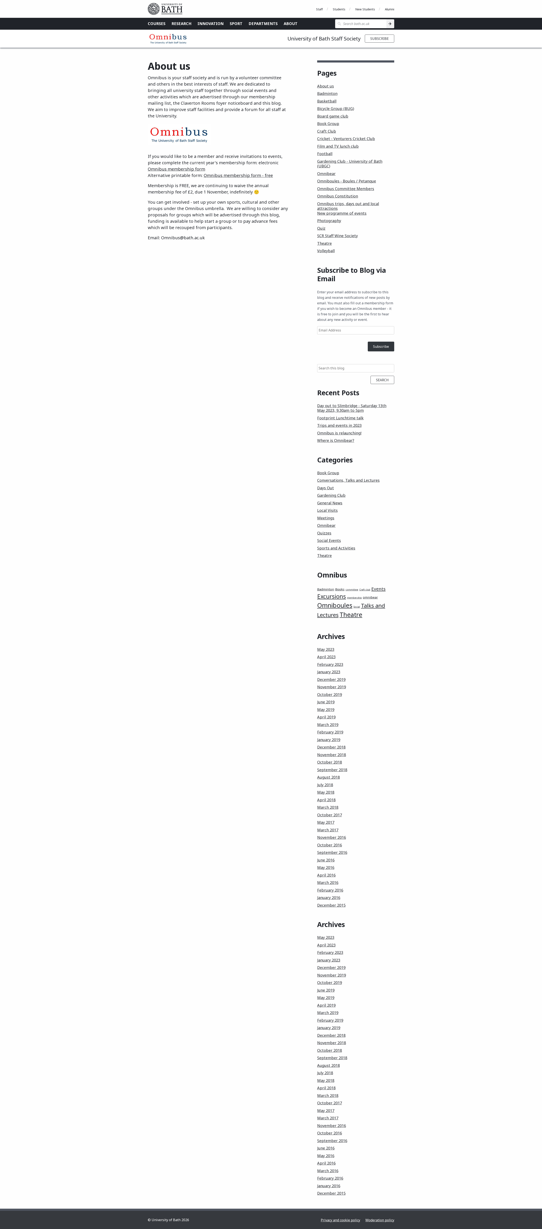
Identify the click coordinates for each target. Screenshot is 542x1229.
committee (352, 589)
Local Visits (327, 510)
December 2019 (331, 679)
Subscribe (379, 38)
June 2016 (326, 860)
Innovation (211, 23)
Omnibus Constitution (337, 196)
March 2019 (327, 724)
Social (356, 606)
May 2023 (325, 649)
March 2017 (327, 829)
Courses (156, 23)
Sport (236, 23)
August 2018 (328, 777)
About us (325, 86)
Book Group (328, 123)
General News (329, 502)
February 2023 (330, 664)
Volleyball (326, 250)
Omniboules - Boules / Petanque (346, 181)
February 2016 (330, 890)
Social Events (329, 540)
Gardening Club (331, 495)
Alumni (389, 9)
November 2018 (331, 754)
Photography (329, 220)
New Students (365, 9)
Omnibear (326, 173)
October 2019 (329, 694)
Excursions (331, 596)
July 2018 (325, 784)
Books (339, 589)
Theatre (324, 243)
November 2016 (331, 837)
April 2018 (326, 799)
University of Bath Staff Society (324, 38)
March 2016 (327, 882)
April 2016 (326, 875)
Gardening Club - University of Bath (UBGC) (349, 164)
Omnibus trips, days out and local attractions (348, 206)
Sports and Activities (336, 548)
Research (181, 23)
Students (339, 9)
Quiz (321, 228)
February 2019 (330, 732)
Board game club (332, 116)
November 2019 (331, 686)
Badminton (327, 93)
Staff (319, 9)
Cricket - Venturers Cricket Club (346, 138)
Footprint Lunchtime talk (340, 417)
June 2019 (326, 701)
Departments (263, 23)
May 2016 (325, 867)
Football (324, 153)
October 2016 (329, 845)
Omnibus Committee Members (345, 188)
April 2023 (326, 656)
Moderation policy (379, 1220)
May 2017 (325, 822)
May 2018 (325, 792)
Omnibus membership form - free (238, 175)
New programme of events (341, 213)
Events (378, 589)
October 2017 (329, 814)
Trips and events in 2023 (339, 425)
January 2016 (328, 897)
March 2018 (327, 807)
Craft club (364, 589)
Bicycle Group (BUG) (335, 108)
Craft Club (326, 131)
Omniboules (334, 605)
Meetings (325, 518)
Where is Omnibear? (335, 440)
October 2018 (329, 762)
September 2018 (332, 769)
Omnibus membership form (176, 169)
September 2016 (332, 852)
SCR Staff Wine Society (337, 235)
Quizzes (324, 533)
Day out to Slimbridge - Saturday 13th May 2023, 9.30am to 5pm (351, 408)
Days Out (325, 487)
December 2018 (331, 747)
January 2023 (328, 671)
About (290, 23)
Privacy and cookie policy (340, 1220)
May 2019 (325, 709)
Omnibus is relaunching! (339, 433)
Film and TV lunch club (338, 146)
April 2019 (326, 717)
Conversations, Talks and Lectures (348, 480)
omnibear (370, 597)
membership (354, 597)
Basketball (326, 101)
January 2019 (328, 739)
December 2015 (331, 905)
